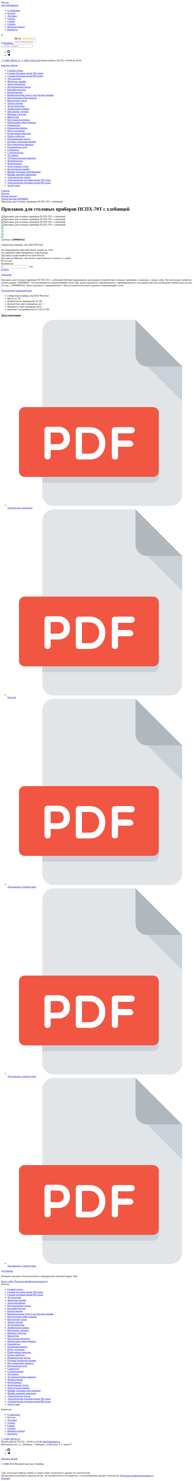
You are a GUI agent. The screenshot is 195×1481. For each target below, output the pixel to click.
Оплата (11, 18)
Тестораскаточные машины (21, 158)
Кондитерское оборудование (22, 98)
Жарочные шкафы (16, 81)
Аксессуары (13, 185)
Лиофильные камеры (18, 109)
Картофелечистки (16, 89)
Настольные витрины (18, 119)
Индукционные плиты (19, 87)
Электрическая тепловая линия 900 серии (29, 182)
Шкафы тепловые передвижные (24, 171)
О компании (13, 10)
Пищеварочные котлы (18, 139)
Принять (5, 1478)
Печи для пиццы (16, 130)
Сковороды (13, 150)
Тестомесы (12, 155)
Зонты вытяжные (16, 84)
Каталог (11, 13)
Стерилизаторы (15, 152)
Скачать (11, 24)
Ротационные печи (17, 147)
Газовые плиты (15, 70)
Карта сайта (7, 1281)
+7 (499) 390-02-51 (10, 60)
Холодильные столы (17, 166)
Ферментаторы (15, 161)
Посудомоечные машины (20, 144)
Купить (5, 269)
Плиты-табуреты (16, 136)
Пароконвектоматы (17, 128)
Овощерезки (13, 125)
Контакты (12, 29)
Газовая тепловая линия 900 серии (25, 76)
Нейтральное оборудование (21, 122)
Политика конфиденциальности (31, 1281)
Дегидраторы (14, 78)
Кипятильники (15, 92)
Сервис (11, 21)
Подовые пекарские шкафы (21, 141)
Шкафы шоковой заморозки (21, 174)
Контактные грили (17, 100)
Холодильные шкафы (18, 169)
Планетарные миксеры (19, 133)
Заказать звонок (9, 1458)
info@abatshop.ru (9, 5)
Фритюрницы (14, 163)
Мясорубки (13, 117)
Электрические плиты (18, 177)
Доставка (12, 16)
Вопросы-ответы (16, 27)
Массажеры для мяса (18, 111)
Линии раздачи (15, 103)
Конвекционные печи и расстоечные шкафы (30, 95)
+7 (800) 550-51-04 (30, 60)
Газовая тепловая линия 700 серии (25, 73)
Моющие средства (16, 114)
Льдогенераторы (16, 106)
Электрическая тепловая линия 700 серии (29, 180)
